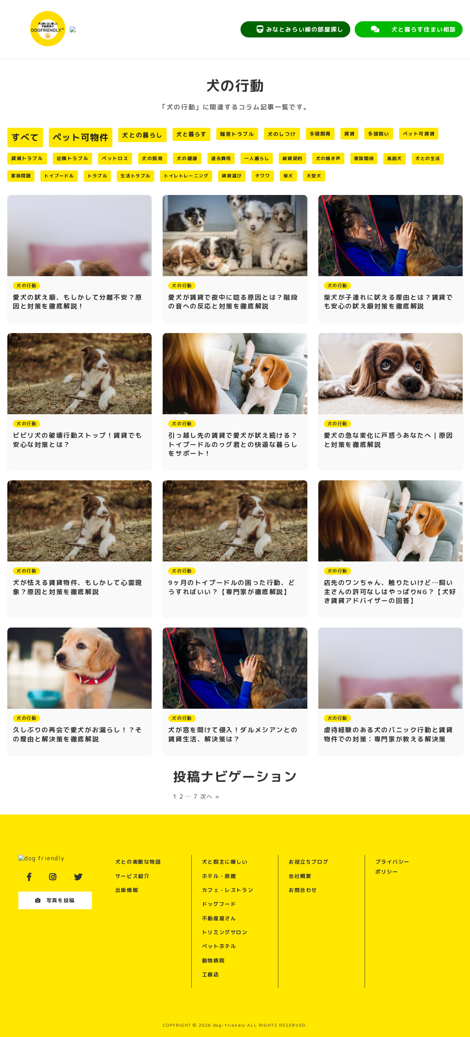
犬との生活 (427, 158)
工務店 (210, 974)
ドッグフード (219, 903)
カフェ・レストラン (227, 889)
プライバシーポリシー (392, 866)
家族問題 (21, 176)
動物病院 (213, 960)
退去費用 (221, 158)
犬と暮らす (191, 134)
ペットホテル (219, 946)
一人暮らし (256, 158)
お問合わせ (303, 889)
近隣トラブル (73, 158)
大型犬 (314, 176)
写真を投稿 (60, 900)
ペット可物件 (81, 137)
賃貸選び (232, 176)
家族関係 (364, 158)
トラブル (97, 176)
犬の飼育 (152, 158)
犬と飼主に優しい (225, 861)
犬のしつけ (282, 133)
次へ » (210, 796)
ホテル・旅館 (219, 875)
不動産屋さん (219, 918)
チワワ (262, 176)
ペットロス (115, 158)
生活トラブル (135, 176)
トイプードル (59, 176)
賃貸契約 (292, 158)
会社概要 (300, 875)
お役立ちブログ (309, 861)
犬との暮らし (142, 135)
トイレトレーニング (186, 176)
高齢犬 (394, 158)
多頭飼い (378, 133)
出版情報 (126, 889)
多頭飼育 (320, 133)
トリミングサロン (225, 932)
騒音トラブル (237, 133)
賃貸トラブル (27, 158)
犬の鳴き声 (328, 158)
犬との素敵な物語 (138, 861)
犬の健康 (187, 158)
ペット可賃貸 (419, 133)
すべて (25, 137)
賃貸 (349, 133)
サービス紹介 (132, 875)
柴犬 (288, 176)
